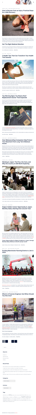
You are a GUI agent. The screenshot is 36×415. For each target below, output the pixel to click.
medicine (8, 400)
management (24, 398)
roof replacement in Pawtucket (10, 127)
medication (5, 400)
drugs (7, 397)
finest (13, 397)
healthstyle (5, 398)
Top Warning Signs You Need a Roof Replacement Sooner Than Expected (14, 96)
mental (15, 400)
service (28, 400)
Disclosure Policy (6, 358)
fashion (11, 397)
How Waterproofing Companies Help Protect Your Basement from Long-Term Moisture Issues (17, 141)
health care (17, 8)
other (19, 400)
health (23, 397)
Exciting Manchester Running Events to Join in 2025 (17, 251)
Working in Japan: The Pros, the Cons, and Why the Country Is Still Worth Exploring (16, 163)
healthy (8, 398)
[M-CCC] (18, 2)
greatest (20, 397)
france (18, 397)
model (17, 400)
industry (15, 398)
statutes (30, 400)
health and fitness (12, 8)
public (25, 400)
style (31, 400)
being (10, 395)
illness (13, 398)
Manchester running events (6, 285)
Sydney (16, 412)
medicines (12, 400)
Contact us (4, 354)
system (4, 401)
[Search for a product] (33, 2)
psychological (22, 400)
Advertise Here (5, 356)
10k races (21, 281)
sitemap (4, 359)
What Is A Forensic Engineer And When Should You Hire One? (18, 295)
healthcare (28, 397)
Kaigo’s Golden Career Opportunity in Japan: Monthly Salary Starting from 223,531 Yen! (17, 207)
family (9, 397)
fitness (15, 397)
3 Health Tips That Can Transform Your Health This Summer (17, 56)
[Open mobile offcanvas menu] (2, 2)
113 (12, 341)
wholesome (10, 401)
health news (17, 248)
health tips (9, 53)
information (18, 398)
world (13, 401)
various (7, 401)
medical (29, 398)
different (4, 397)
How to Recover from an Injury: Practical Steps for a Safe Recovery (17, 11)
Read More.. (18, 90)
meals (27, 398)
